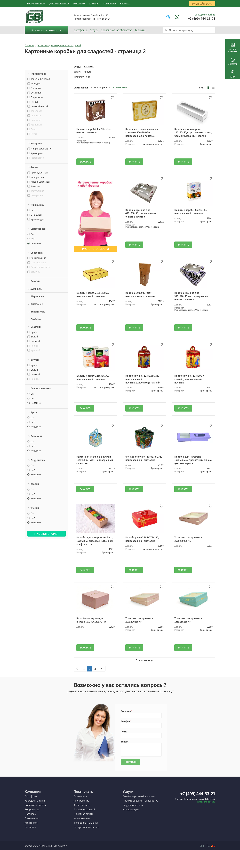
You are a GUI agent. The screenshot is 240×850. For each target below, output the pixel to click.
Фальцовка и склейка (86, 822)
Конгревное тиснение (86, 827)
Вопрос (124, 742)
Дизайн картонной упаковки (139, 796)
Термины (140, 30)
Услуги (94, 30)
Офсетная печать (83, 814)
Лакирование (81, 800)
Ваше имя (126, 711)
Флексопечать (82, 805)
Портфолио (81, 30)
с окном (89, 66)
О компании (110, 3)
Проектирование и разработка (140, 800)
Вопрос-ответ (32, 809)
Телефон (125, 721)
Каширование (82, 818)
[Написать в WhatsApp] (177, 17)
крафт (87, 71)
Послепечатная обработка (116, 30)
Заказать (85, 161)
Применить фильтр (46, 534)
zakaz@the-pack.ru (205, 14)
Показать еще (144, 660)
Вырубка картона (133, 805)
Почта (124, 731)
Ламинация (80, 796)
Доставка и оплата (59, 3)
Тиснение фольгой (84, 809)
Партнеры (94, 3)
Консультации (131, 809)
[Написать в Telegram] (168, 17)
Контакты (125, 3)
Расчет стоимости (95, 249)
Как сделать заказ (36, 3)
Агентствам (79, 3)
